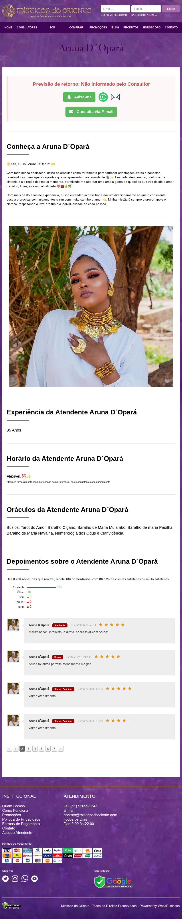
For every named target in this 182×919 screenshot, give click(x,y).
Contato (171, 28)
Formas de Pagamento (21, 824)
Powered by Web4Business (160, 905)
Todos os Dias (75, 819)
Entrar (171, 9)
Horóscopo (151, 28)
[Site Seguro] (113, 881)
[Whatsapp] (24, 881)
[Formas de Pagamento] (52, 862)
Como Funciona (15, 810)
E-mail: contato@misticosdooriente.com (90, 812)
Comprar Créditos (76, 29)
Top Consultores (52, 29)
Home (8, 28)
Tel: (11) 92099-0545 (80, 806)
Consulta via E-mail (94, 111)
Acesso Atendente (17, 832)
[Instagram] (15, 881)
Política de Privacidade (21, 819)
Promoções (98, 28)
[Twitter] (5, 881)
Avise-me (82, 97)
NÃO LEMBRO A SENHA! (144, 15)
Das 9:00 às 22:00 (79, 824)
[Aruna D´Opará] (167, 381)
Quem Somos (13, 806)
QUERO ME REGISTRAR (114, 15)
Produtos (130, 28)
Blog (115, 28)
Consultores (27, 28)
